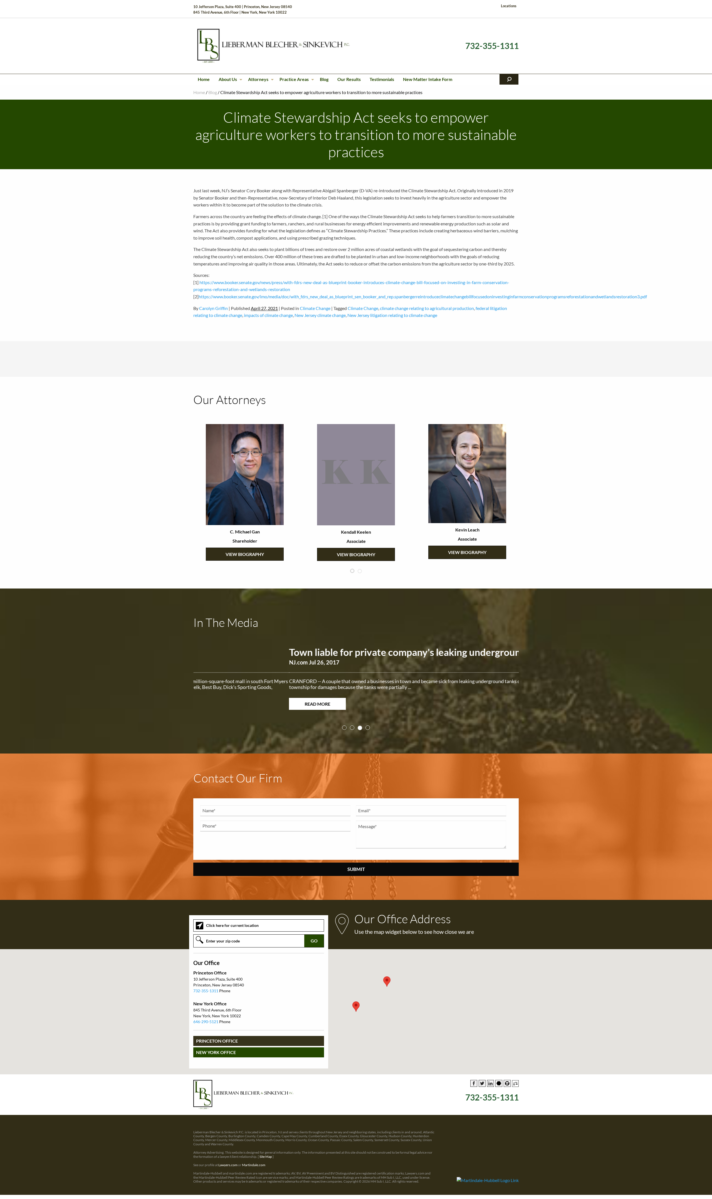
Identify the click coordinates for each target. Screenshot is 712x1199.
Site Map (265, 1151)
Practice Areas (294, 79)
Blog (324, 79)
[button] (356, 1001)
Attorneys (258, 79)
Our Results (349, 79)
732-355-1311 (492, 45)
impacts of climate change (268, 315)
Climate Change (315, 308)
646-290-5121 (205, 1015)
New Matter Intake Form (427, 79)
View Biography (245, 531)
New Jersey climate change (320, 315)
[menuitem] (203, 79)
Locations (508, 6)
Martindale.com (253, 1159)
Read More (221, 703)
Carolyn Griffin (213, 308)
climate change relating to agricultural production (427, 308)
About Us (228, 79)
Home (204, 79)
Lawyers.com (228, 1159)
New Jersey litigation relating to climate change (392, 315)
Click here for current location (232, 919)
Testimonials (382, 79)
